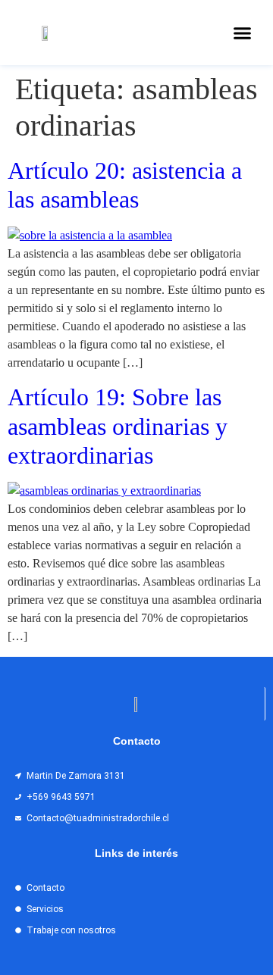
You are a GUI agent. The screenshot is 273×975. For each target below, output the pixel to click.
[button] (242, 32)
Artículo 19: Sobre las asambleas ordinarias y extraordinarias (118, 426)
